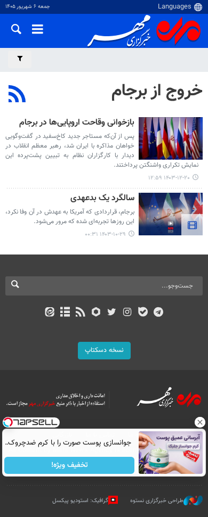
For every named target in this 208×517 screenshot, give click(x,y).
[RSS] (17, 95)
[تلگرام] (158, 313)
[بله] (142, 313)
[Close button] (200, 422)
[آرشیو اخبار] (64, 313)
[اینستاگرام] (127, 313)
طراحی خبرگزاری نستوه (156, 500)
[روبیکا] (96, 313)
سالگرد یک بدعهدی (102, 199)
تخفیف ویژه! (69, 465)
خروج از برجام (157, 91)
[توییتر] (111, 313)
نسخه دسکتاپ (104, 350)
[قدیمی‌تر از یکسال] (171, 138)
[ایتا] (49, 313)
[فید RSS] (80, 313)
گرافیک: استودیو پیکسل (80, 500)
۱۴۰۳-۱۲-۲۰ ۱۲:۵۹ (169, 178)
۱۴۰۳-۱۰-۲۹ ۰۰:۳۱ (105, 234)
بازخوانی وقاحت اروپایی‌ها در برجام (76, 123)
